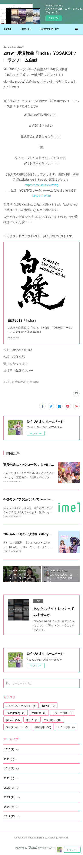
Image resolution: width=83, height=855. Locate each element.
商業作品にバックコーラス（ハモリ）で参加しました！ (40, 464)
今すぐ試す (53, 18)
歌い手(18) (8, 381)
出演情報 (42, 727)
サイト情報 (66, 727)
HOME (8, 29)
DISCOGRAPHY (49, 29)
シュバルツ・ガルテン (21, 705)
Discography (15, 712)
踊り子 (32, 720)
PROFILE (25, 29)
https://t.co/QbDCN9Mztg (41, 185)
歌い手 (13, 720)
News (48, 705)
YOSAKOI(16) (22, 381)
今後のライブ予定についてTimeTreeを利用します (36, 499)
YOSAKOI (53, 720)
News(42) (34, 381)
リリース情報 (62, 712)
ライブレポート (17, 727)
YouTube (38, 712)
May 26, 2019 (41, 196)
